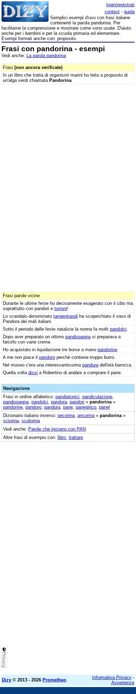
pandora (59, 401)
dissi (33, 372)
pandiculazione (97, 396)
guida (129, 11)
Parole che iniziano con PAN (57, 429)
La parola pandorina (46, 55)
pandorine (107, 349)
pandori (77, 401)
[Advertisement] (68, 601)
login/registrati (120, 4)
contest (112, 11)
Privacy (4, 660)
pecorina (66, 415)
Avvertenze (122, 682)
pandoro (47, 357)
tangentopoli (65, 316)
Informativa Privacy (111, 677)
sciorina (11, 420)
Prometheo (54, 680)
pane (68, 407)
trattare (76, 437)
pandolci (118, 329)
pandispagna (78, 336)
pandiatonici (67, 396)
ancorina (86, 415)
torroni (60, 308)
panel (104, 407)
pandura (90, 365)
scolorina (31, 420)
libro (62, 437)
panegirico (86, 407)
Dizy (6, 680)
